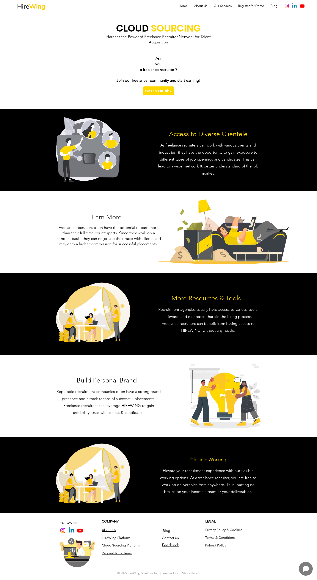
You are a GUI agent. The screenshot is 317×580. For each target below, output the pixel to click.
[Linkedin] (294, 6)
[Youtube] (302, 6)
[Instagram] (286, 6)
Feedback (170, 545)
